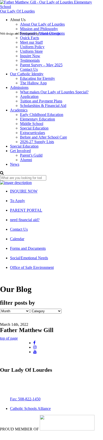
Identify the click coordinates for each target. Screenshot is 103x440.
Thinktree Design (50, 33)
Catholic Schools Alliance (30, 408)
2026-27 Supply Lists (37, 142)
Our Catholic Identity (27, 74)
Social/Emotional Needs (29, 258)
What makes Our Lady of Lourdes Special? (54, 92)
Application (29, 96)
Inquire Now (30, 56)
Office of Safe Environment (32, 267)
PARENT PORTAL (26, 210)
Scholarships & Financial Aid (43, 105)
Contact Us (29, 69)
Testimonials (30, 60)
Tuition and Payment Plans (41, 101)
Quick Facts (29, 38)
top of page (9, 338)
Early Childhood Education (41, 114)
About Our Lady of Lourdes (42, 24)
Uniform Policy (32, 47)
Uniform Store (31, 51)
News (14, 164)
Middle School (31, 123)
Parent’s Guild (31, 155)
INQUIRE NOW (24, 191)
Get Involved (20, 151)
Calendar (17, 239)
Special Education (34, 128)
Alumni (26, 160)
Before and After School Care (43, 137)
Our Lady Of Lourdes (17, 11)
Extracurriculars (32, 133)
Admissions (19, 87)
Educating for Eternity (37, 78)
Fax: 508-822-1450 (25, 399)
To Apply (17, 201)
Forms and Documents (28, 248)
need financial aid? (25, 220)
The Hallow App (33, 83)
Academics (19, 110)
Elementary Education (37, 119)
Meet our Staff (31, 42)
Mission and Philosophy (39, 29)
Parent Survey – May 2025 (41, 65)
